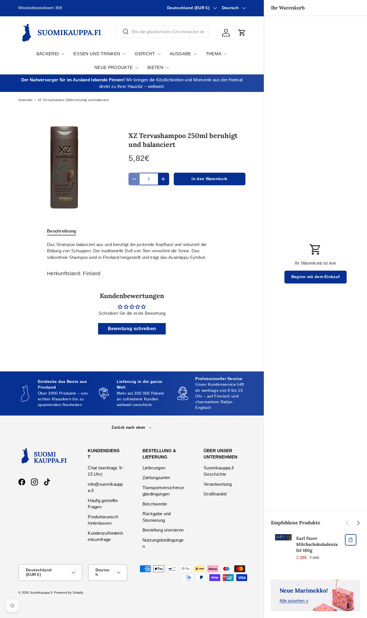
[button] (242, 32)
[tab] (61, 231)
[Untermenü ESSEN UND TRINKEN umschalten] (124, 53)
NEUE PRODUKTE (113, 67)
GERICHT (145, 53)
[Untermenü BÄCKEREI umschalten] (62, 53)
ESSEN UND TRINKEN (96, 53)
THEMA (214, 53)
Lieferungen (153, 467)
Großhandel (215, 493)
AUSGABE (180, 53)
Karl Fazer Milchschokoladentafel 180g (317, 544)
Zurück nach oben (129, 427)
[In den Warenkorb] (350, 540)
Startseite (25, 100)
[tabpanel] (132, 251)
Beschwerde (154, 503)
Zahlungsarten (156, 477)
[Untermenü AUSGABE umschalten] (195, 53)
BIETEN (155, 67)
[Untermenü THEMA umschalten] (225, 53)
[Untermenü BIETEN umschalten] (167, 67)
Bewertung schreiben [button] (132, 328)
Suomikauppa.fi (41, 592)
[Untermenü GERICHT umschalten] (159, 53)
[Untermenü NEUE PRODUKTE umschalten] (136, 67)
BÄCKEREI (47, 53)
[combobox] (162, 32)
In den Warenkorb (209, 179)
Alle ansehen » (294, 600)
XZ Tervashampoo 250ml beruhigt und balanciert (73, 100)
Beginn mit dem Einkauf (315, 277)
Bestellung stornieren (163, 530)
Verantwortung (218, 484)
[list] (64, 167)
